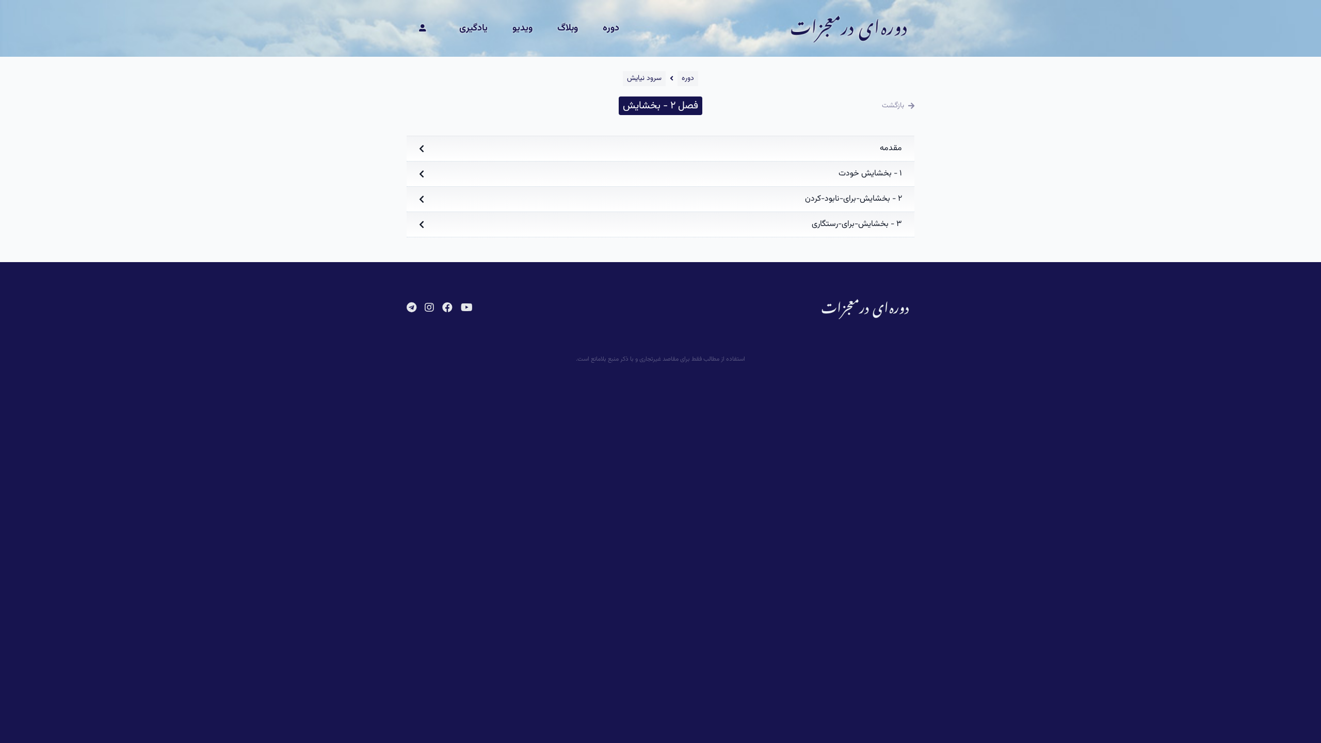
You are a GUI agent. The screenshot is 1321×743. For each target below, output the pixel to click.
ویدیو (522, 28)
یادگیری (473, 28)
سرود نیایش (644, 78)
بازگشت (893, 105)
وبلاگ (567, 28)
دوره (611, 28)
